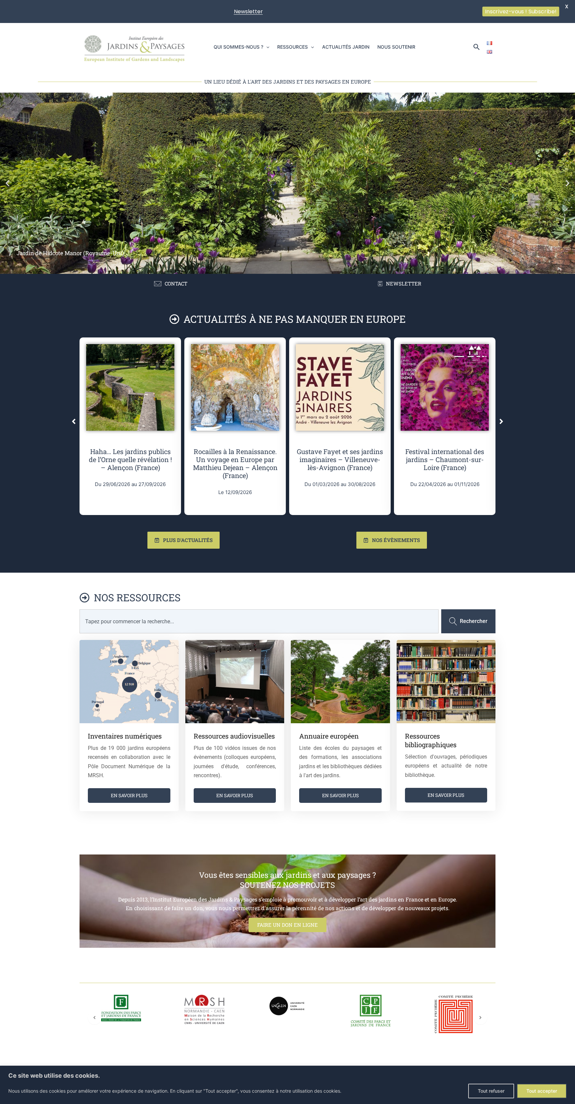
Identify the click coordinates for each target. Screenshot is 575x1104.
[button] (266, 47)
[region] (287, 1085)
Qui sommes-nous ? (238, 47)
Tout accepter (541, 1091)
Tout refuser (491, 1091)
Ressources (292, 47)
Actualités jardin (345, 47)
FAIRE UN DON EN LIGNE (287, 924)
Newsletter (248, 11)
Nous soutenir (396, 47)
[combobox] (259, 621)
